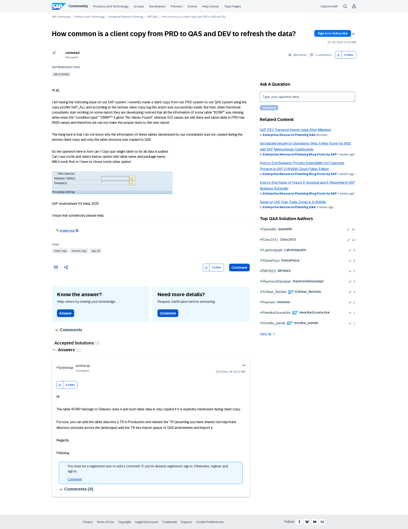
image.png (67, 230)
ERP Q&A (152, 17)
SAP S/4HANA (61, 74)
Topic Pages (232, 6)
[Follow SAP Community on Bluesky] (307, 521)
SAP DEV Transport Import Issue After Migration (295, 130)
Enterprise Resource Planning (126, 17)
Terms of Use (105, 522)
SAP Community (61, 17)
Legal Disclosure (146, 522)
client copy (60, 250)
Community (78, 6)
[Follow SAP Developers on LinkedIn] (322, 521)
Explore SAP (329, 6)
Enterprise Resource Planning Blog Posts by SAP (300, 154)
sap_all (95, 250)
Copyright (124, 522)
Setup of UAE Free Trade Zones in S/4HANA (293, 202)
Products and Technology (111, 6)
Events (192, 6)
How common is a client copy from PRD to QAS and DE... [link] (194, 17)
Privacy (88, 522)
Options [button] (353, 34)
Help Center (210, 6)
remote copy (79, 250)
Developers (157, 6)
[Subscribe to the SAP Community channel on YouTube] (314, 521)
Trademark (169, 522)
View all (265, 334)
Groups (139, 6)
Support (186, 522)
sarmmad (72, 52)
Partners (177, 6)
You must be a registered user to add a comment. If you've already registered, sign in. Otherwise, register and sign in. (148, 468)
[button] (338, 55)
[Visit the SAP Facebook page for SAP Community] (299, 521)
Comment (239, 267)
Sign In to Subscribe (333, 33)
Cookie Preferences (210, 522)
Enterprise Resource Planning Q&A (289, 135)
